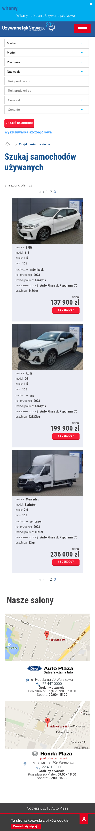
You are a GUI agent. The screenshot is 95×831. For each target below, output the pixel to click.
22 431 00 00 (52, 767)
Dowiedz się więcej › (25, 826)
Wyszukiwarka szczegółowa (28, 132)
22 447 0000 (52, 684)
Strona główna (10, 144)
